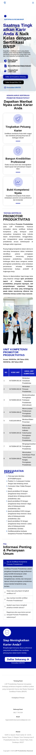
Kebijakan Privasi (18, 698)
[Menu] (33, 3)
